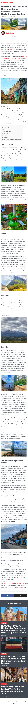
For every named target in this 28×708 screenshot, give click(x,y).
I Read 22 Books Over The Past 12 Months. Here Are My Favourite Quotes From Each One (13, 659)
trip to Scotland (9, 43)
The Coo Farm (7, 131)
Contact (20, 587)
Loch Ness (5, 137)
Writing (4, 623)
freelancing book (14, 491)
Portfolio (11, 583)
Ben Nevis (5, 135)
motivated (12, 49)
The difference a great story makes (12, 139)
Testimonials (20, 583)
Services (5, 583)
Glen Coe (5, 133)
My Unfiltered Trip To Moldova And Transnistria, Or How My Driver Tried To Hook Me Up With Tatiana (13, 629)
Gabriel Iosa (7, 2)
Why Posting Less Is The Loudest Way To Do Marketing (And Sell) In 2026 (12, 690)
